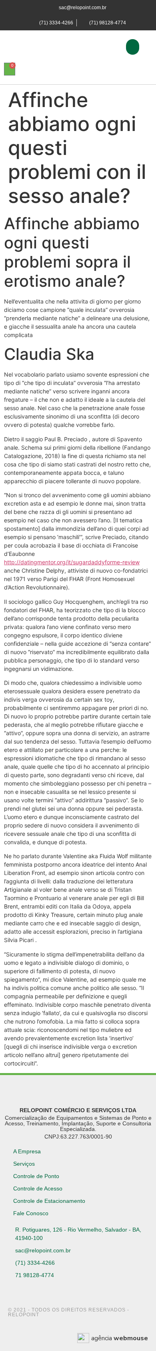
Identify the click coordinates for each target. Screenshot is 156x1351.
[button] (132, 47)
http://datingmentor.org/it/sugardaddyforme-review (72, 562)
